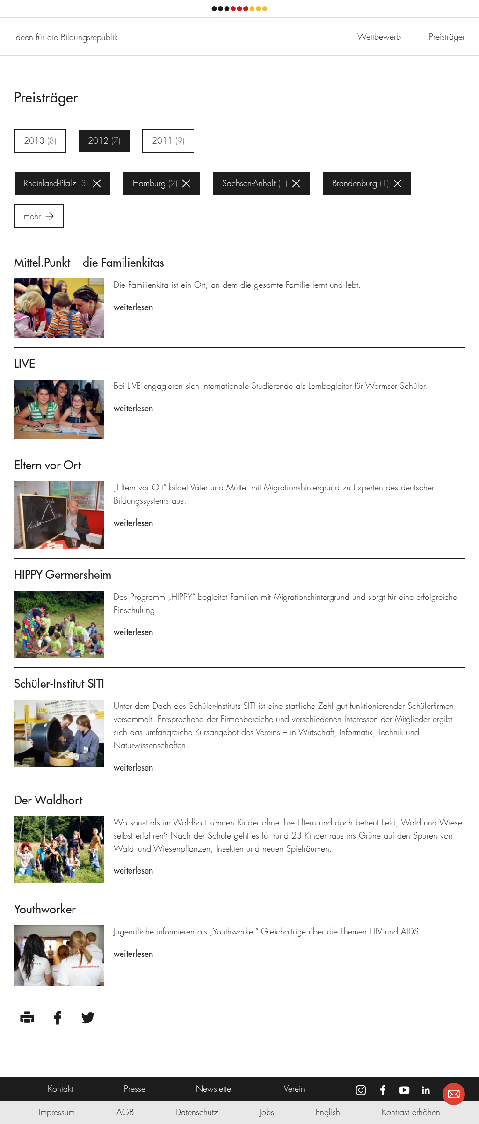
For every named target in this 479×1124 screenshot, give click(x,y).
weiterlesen (133, 307)
